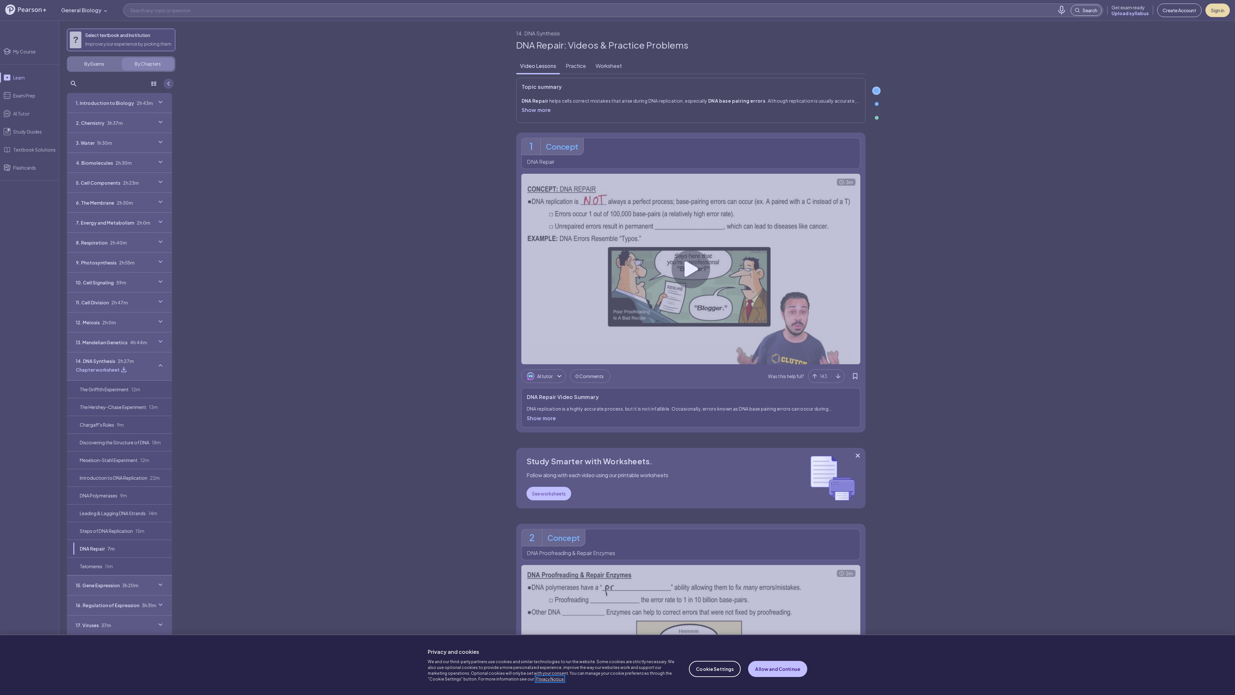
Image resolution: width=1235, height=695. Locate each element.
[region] (617, 665)
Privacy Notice (550, 679)
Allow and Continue (777, 669)
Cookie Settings (715, 669)
